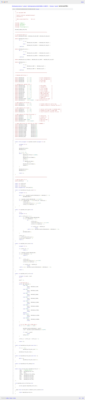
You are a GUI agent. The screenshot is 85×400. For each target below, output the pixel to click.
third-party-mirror (17, 6)
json (83, 398)
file (38, 9)
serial (56, 6)
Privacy (10, 398)
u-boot (25, 6)
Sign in (82, 2)
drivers (52, 6)
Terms (14, 398)
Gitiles (7, 398)
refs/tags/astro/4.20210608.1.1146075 (38, 6)
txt (80, 398)
